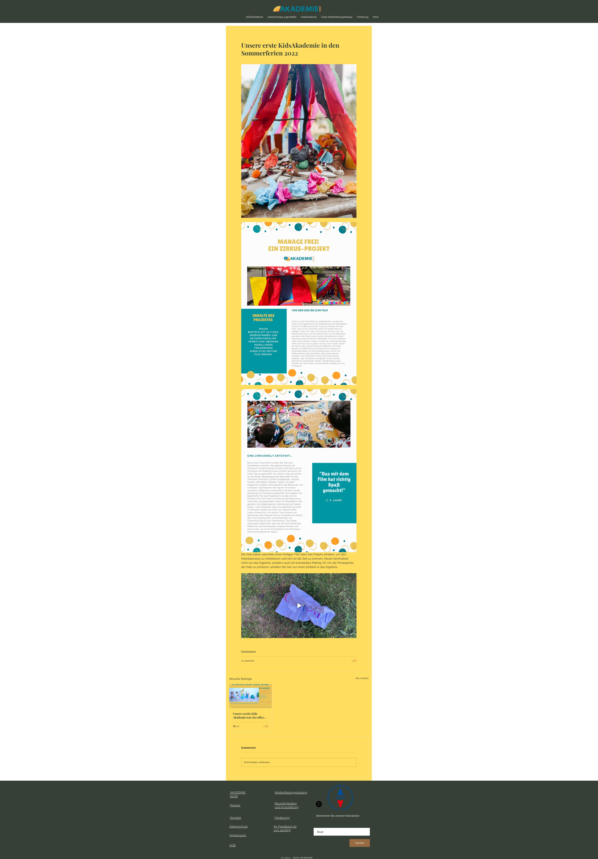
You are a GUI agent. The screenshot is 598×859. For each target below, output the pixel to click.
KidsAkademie (248, 651)
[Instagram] (319, 804)
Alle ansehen (362, 678)
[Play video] (298, 605)
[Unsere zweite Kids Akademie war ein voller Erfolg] (250, 696)
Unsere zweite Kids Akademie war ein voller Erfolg (248, 715)
